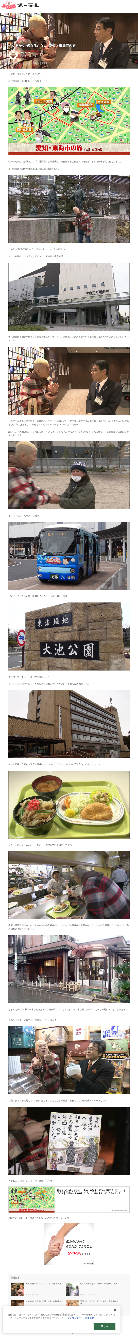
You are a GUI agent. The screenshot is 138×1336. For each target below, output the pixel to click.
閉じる (104, 1326)
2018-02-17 (25, 53)
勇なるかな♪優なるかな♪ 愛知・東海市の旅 (42, 45)
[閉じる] (115, 1310)
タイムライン (31, 56)
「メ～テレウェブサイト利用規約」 (78, 1318)
